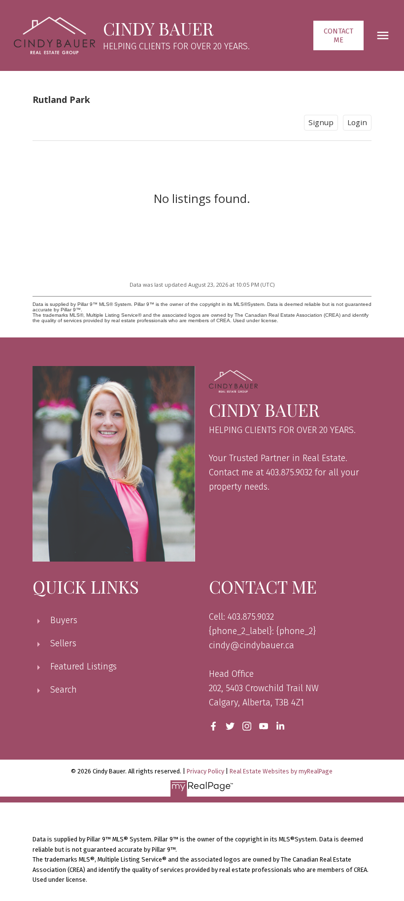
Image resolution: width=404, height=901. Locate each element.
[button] (338, 35)
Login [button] (357, 122)
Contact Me (338, 35)
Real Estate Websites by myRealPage (281, 771)
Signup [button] (321, 122)
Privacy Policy (205, 771)
